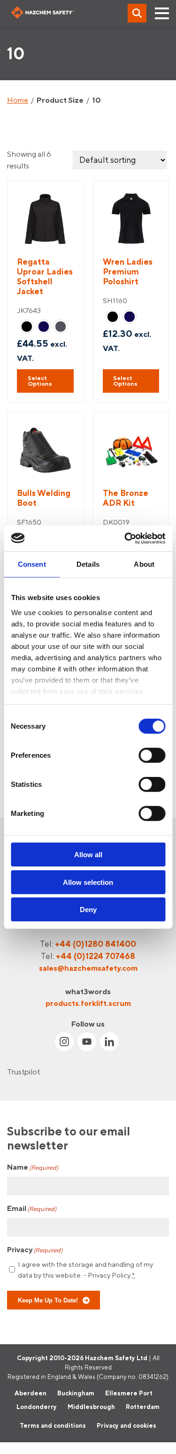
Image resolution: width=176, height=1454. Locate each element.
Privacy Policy (109, 1275)
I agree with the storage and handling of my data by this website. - (85, 1270)
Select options (40, 381)
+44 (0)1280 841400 (95, 944)
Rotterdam (143, 1407)
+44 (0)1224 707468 (95, 956)
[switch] (151, 755)
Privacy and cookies (126, 1425)
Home (17, 100)
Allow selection (88, 882)
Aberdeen (30, 1393)
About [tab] (144, 564)
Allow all (88, 855)
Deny (88, 910)
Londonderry (36, 1407)
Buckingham (75, 1393)
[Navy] (44, 327)
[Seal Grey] (61, 327)
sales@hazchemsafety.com (88, 968)
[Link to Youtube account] (86, 1041)
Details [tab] (88, 564)
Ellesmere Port (129, 1393)
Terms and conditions (53, 1425)
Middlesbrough (91, 1407)
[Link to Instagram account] (64, 1041)
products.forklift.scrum (88, 1003)
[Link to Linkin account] (109, 1041)
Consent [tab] (32, 564)
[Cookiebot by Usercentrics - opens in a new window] (125, 538)
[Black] (27, 327)
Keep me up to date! (48, 1300)
